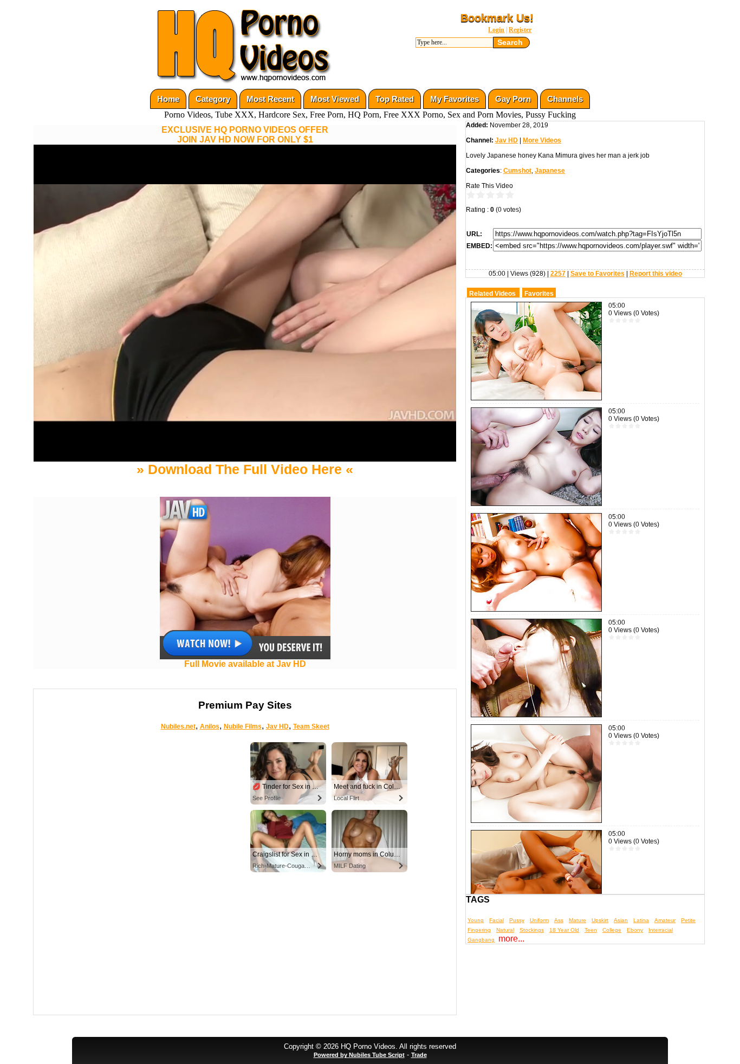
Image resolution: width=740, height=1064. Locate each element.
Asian (621, 920)
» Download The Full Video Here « (245, 469)
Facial (496, 920)
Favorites (539, 293)
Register (520, 30)
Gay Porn (513, 98)
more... (511, 938)
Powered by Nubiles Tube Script (359, 1055)
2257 (558, 273)
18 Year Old (564, 930)
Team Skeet (311, 726)
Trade (419, 1055)
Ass (558, 920)
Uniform (539, 920)
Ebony (635, 930)
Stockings (532, 930)
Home (168, 98)
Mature (577, 920)
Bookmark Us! (497, 18)
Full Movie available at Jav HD (245, 664)
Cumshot (517, 170)
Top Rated (394, 98)
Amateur (665, 920)
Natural (505, 930)
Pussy (516, 920)
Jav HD (277, 726)
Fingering (479, 930)
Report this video (655, 273)
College (611, 930)
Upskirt (600, 920)
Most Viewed (334, 98)
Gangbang (481, 940)
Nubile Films (243, 726)
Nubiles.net (178, 726)
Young (476, 920)
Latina (641, 920)
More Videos (542, 140)
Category (213, 98)
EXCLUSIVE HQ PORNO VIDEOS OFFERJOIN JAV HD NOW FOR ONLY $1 (244, 134)
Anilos (209, 726)
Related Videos (492, 293)
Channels (565, 98)
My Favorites (454, 98)
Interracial (660, 930)
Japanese (550, 170)
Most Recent (270, 98)
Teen (591, 930)
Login (496, 30)
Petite (688, 920)
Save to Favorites (597, 273)
